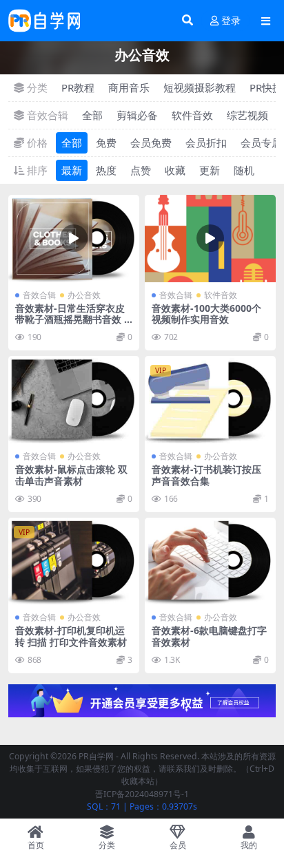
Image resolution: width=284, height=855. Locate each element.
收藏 (175, 170)
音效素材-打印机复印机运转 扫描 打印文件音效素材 (71, 636)
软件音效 (192, 115)
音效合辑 (39, 295)
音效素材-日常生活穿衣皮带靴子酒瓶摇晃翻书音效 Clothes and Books (72, 320)
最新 (71, 170)
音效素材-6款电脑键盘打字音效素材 (209, 636)
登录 (231, 21)
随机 (244, 170)
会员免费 (151, 142)
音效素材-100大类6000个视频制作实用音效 (206, 314)
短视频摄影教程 (199, 87)
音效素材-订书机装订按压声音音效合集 (206, 475)
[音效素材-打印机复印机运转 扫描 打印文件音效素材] (73, 561)
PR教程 (77, 87)
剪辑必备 (137, 115)
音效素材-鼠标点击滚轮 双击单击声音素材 (71, 475)
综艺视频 (247, 115)
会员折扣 (206, 142)
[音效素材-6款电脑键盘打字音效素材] (210, 561)
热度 (106, 170)
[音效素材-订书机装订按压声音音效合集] (210, 399)
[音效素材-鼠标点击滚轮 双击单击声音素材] (73, 399)
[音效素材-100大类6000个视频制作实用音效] (210, 238)
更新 (209, 170)
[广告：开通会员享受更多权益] (142, 705)
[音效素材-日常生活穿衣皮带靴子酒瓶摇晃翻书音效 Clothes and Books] (73, 238)
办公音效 (84, 295)
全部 (92, 115)
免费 (106, 142)
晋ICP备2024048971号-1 (142, 794)
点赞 (140, 170)
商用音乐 (129, 87)
